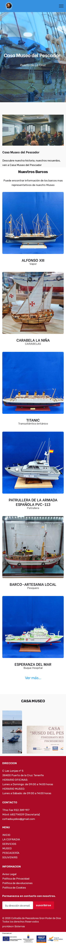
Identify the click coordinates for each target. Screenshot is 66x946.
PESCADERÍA (10, 848)
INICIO (6, 830)
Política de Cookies (14, 882)
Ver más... (33, 678)
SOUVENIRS (9, 852)
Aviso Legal (9, 869)
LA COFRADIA (11, 834)
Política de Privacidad (15, 873)
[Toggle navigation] (61, 6)
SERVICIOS (9, 839)
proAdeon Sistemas (13, 921)
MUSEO (7, 843)
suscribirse (43, 900)
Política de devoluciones (17, 878)
